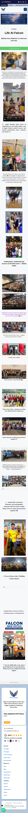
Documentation (7, 760)
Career (5, 795)
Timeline (6, 786)
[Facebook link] (18, 2)
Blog (5, 769)
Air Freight (6, 749)
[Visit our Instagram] (8, 741)
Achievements (7, 789)
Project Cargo (7, 757)
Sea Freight (6, 751)
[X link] (25, 2)
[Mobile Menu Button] (25, 9)
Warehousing (7, 777)
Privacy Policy (9, 803)
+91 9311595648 (6, 2)
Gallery (5, 792)
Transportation (7, 772)
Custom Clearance (8, 754)
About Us (6, 783)
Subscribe (7, 722)
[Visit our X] (10, 741)
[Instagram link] (21, 2)
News (5, 766)
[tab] (14, 48)
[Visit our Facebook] (5, 741)
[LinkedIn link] (23, 2)
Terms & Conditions (17, 803)
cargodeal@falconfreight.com (12, 731)
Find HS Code (7, 775)
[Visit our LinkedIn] (13, 741)
